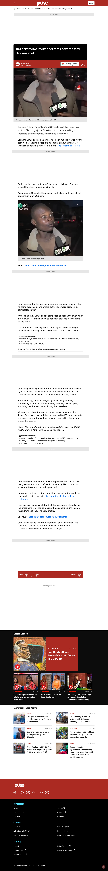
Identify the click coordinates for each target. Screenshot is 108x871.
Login (91, 3)
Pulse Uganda (19, 855)
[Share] (83, 64)
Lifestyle (73, 728)
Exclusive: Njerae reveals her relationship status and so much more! (25, 697)
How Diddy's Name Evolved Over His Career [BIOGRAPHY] (61, 655)
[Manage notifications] (103, 867)
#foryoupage (32, 339)
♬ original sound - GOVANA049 (31, 344)
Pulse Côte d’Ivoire (64, 850)
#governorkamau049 (52, 339)
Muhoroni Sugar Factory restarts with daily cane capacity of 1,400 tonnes (80, 719)
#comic (21, 341)
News (29, 713)
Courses (60, 817)
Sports (60, 808)
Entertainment (21, 9)
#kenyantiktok (67, 339)
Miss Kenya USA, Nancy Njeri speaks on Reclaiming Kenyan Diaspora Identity (80, 697)
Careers (60, 812)
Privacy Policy (63, 827)
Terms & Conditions (21, 835)
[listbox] (54, 688)
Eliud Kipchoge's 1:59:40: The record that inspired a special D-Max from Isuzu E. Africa (39, 749)
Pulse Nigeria (19, 846)
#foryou (41, 339)
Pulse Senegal (62, 846)
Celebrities (31, 9)
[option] (26, 688)
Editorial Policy (63, 831)
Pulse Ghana (18, 850)
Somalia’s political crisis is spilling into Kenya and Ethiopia (38, 734)
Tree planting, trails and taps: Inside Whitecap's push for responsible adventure (82, 734)
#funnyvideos (36, 441)
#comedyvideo (24, 441)
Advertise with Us (20, 831)
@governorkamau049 (27, 336)
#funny (76, 339)
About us (17, 827)
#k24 (55, 441)
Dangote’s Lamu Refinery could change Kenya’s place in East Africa (39, 719)
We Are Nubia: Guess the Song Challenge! (50, 695)
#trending (22, 339)
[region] (54, 688)
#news (27, 341)
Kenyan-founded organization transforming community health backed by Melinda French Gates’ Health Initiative (82, 752)
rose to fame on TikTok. (68, 145)
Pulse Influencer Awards (66, 835)
